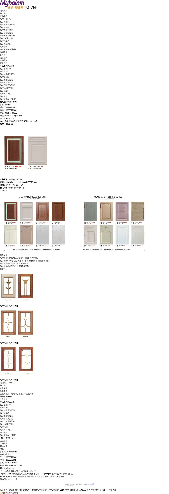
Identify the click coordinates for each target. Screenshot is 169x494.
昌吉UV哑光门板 (7, 38)
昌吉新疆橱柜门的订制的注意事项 (14, 263)
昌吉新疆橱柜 (42, 489)
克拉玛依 (44, 476)
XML (2, 449)
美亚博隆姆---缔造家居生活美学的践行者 (16, 393)
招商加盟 (3, 391)
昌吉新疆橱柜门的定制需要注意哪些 (15, 266)
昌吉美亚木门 (5, 43)
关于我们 (3, 385)
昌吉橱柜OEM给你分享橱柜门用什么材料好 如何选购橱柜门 (24, 260)
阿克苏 (37, 476)
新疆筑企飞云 (68, 473)
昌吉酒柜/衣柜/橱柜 (8, 49)
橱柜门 (12, 187)
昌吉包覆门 (4, 41)
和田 (63, 476)
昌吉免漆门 (4, 21)
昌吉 (22, 476)
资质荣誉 (3, 388)
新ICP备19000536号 (8, 479)
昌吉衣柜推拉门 (6, 30)
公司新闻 (3, 54)
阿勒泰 (57, 476)
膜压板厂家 (20, 187)
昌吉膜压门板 (5, 19)
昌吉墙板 (3, 46)
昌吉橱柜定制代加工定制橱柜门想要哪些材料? (19, 257)
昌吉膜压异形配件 (7, 24)
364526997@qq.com (13, 115)
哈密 (32, 476)
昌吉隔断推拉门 (6, 32)
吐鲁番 (51, 476)
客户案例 (3, 443)
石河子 (27, 476)
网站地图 (3, 446)
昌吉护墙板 (4, 27)
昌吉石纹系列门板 (7, 35)
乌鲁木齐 (16, 476)
